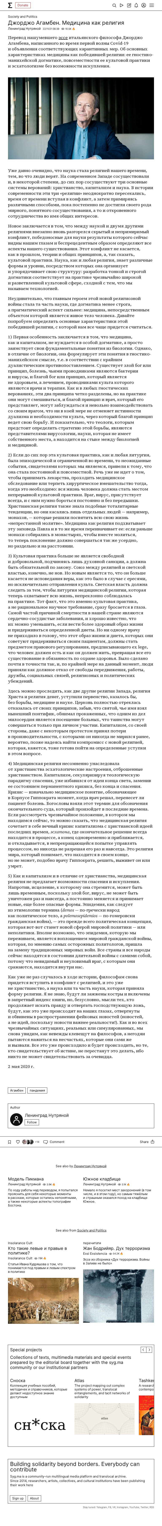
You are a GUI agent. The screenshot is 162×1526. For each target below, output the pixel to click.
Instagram (122, 1507)
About (34, 1498)
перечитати (92, 1243)
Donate (23, 5)
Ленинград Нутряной (24, 29)
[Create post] (129, 5)
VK (114, 1507)
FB (109, 1507)
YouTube (134, 1507)
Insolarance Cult (20, 1243)
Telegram (101, 1507)
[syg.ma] (10, 5)
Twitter (144, 1507)
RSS (152, 1507)
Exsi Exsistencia (95, 1254)
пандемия (37, 1090)
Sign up (18, 1498)
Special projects (26, 1349)
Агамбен (16, 1090)
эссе (63, 37)
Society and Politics (22, 17)
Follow (32, 1122)
